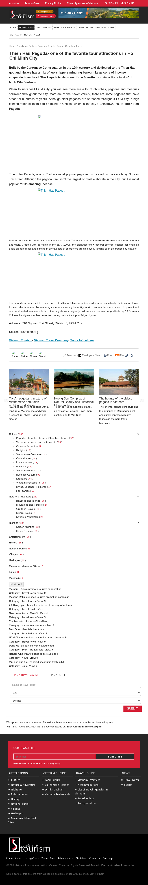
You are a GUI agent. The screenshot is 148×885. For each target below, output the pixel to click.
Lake (14, 571)
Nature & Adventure (23, 496)
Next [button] (141, 400)
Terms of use (48, 858)
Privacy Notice (65, 858)
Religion (23, 450)
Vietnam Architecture (31, 482)
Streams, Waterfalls (30, 516)
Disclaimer (81, 858)
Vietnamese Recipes (57, 784)
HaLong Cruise (31, 858)
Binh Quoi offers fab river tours (26, 629)
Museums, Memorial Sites (26, 566)
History (16, 542)
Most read (16, 584)
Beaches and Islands (31, 500)
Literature (24, 478)
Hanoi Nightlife (27, 531)
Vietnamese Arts (28, 470)
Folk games (25, 490)
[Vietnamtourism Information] (22, 14)
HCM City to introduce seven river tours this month (38, 637)
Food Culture (52, 780)
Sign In (113, 3)
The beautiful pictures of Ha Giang (28, 621)
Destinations (43, 27)
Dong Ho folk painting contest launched (31, 645)
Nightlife (16, 522)
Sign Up (128, 3)
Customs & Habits (29, 446)
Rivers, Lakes (27, 512)
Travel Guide (29, 609)
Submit (132, 708)
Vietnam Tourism (24, 865)
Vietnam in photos (21, 35)
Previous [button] (6, 400)
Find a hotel (58, 675)
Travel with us (29, 633)
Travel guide (85, 27)
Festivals (24, 466)
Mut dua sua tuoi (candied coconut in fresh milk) (36, 661)
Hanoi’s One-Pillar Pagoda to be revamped (33, 653)
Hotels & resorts (64, 27)
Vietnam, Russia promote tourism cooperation (35, 588)
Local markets (27, 462)
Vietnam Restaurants (57, 794)
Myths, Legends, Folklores (34, 486)
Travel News (29, 592)
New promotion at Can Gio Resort (28, 613)
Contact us (95, 858)
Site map (107, 858)
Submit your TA (44, 11)
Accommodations (88, 784)
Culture (32, 46)
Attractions (26, 27)
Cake (25, 665)
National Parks (20, 548)
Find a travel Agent (25, 675)
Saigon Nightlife (28, 526)
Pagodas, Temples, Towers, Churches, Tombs (59, 46)
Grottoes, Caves (28, 508)
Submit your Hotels (46, 16)
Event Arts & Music (32, 649)
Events (128, 784)
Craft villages (26, 458)
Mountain (17, 577)
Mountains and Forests (32, 504)
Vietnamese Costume (31, 454)
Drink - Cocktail (54, 789)
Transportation (87, 803)
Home (13, 27)
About (18, 858)
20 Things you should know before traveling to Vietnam (40, 605)
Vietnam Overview (89, 780)
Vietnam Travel (57, 865)
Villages (16, 554)
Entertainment (20, 536)
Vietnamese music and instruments (39, 442)
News (37, 35)
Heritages (17, 560)
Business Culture (28, 474)
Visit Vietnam (97, 873)
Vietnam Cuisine (104, 27)
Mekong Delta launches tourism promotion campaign (39, 596)
